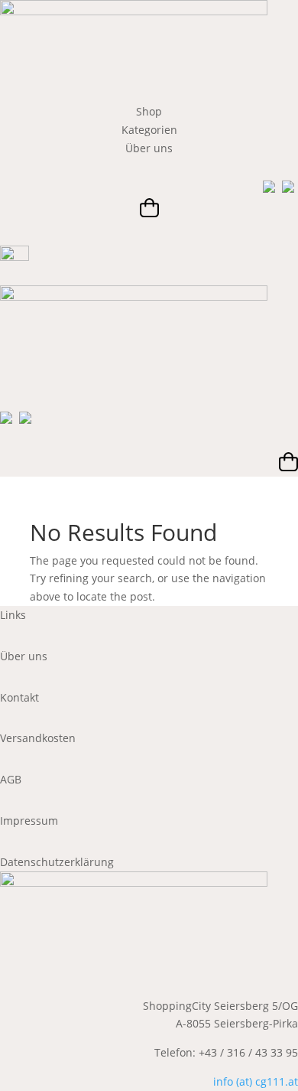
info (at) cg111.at (255, 1081)
